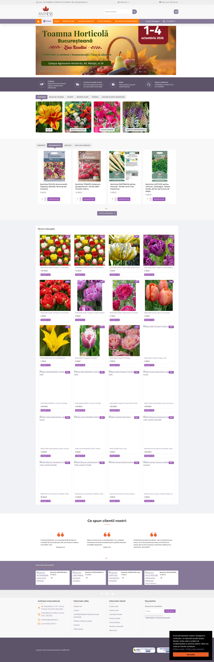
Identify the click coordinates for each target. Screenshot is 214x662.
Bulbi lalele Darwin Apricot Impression (157, 313)
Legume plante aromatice (113, 97)
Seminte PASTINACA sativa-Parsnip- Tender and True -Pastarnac (123, 186)
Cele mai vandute (82, 145)
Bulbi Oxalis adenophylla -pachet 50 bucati (158, 403)
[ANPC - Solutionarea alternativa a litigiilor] (144, 650)
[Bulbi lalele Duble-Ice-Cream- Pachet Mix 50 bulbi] (55, 250)
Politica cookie (179, 649)
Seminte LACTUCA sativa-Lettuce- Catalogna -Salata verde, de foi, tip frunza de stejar (157, 187)
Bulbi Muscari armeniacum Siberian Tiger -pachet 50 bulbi (56, 494)
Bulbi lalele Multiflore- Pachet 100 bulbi (54, 403)
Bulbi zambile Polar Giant (118, 449)
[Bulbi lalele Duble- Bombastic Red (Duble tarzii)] (55, 295)
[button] (53, 199)
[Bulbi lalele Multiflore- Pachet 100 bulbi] (55, 386)
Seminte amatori (78, 129)
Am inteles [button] (191, 654)
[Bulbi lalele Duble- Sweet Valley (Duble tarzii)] (124, 250)
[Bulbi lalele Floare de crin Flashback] (55, 340)
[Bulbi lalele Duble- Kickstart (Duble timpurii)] (89, 295)
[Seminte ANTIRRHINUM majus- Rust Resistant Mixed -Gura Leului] (42, 577)
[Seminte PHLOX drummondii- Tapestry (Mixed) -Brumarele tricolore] (54, 166)
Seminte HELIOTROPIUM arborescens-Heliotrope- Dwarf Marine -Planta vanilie (168, 572)
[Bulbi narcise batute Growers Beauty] (124, 476)
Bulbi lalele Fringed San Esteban (86, 358)
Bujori (70, 97)
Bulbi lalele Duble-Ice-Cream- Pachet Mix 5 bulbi (90, 267)
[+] (45, 198)
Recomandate (55, 145)
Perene (95, 97)
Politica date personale (195, 649)
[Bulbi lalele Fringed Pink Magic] (124, 340)
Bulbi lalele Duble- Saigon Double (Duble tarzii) (159, 267)
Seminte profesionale (136, 129)
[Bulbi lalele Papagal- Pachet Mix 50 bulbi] (124, 386)
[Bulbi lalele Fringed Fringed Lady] (158, 340)
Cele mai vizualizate (45, 565)
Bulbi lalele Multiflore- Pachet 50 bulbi (88, 403)
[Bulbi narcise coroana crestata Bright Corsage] (158, 476)
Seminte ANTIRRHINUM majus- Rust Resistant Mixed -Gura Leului (59, 572)
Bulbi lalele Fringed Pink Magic (120, 358)
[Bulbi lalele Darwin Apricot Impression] (158, 295)
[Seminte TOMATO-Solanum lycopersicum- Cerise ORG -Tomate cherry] (89, 166)
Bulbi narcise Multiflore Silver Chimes (87, 449)
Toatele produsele (106, 213)
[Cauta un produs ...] (134, 11)
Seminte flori (82, 97)
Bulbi (49, 130)
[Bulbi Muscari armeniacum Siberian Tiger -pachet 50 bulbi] (55, 476)
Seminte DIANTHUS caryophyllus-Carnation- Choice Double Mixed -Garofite (131, 572)
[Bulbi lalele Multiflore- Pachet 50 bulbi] (89, 386)
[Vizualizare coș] (176, 11)
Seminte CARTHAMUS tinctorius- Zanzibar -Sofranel (95, 572)
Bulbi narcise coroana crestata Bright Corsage (159, 494)
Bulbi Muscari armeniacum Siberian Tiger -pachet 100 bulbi (159, 449)
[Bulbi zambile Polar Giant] (124, 431)
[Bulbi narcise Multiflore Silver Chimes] (89, 431)
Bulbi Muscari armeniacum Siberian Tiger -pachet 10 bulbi (90, 494)
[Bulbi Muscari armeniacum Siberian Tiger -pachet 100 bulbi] (158, 431)
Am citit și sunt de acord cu (157, 616)
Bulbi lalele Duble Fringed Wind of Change (124, 313)
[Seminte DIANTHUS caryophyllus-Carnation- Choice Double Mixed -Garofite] (114, 576)
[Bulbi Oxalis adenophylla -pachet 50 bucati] (158, 386)
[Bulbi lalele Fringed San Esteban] (89, 340)
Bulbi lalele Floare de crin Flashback (53, 358)
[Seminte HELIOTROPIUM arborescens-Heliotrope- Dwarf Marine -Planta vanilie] (151, 577)
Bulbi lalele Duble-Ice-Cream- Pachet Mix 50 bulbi (56, 267)
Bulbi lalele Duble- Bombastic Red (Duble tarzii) (56, 313)
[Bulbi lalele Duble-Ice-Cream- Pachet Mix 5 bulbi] (89, 250)
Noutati (67, 145)
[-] (45, 200)
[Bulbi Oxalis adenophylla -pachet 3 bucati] (55, 431)
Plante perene (107, 129)
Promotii (41, 145)
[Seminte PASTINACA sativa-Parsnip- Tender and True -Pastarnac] (124, 166)
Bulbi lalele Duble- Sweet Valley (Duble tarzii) (125, 267)
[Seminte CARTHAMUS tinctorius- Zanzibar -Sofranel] (78, 576)
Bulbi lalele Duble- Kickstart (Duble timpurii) (90, 313)
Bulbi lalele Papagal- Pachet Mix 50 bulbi (123, 403)
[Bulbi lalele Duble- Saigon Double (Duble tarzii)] (158, 250)
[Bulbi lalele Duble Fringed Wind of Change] (124, 295)
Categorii (41, 97)
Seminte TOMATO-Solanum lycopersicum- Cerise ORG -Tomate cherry (87, 186)
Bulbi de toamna (56, 97)
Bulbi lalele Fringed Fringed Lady (155, 358)
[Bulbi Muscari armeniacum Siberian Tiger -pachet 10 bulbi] (89, 476)
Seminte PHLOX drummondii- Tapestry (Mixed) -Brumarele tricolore (54, 186)
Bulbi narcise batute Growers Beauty (122, 494)
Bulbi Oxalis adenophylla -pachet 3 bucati (55, 449)
